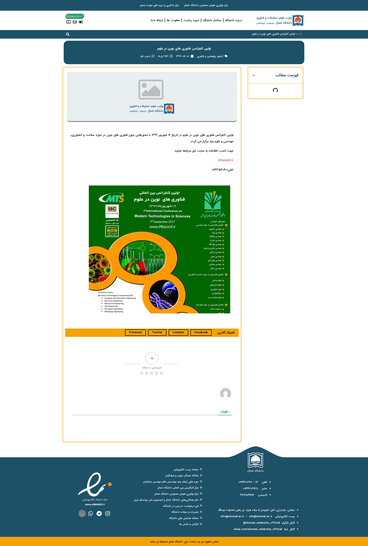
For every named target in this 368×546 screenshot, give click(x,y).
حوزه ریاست (191, 20)
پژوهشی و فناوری (206, 56)
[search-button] (67, 34)
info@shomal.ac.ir (232, 516)
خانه (300, 34)
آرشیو (220, 56)
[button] (253, 75)
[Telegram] (99, 513)
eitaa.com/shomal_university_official (258, 529)
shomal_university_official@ (261, 523)
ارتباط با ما (157, 20)
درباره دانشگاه (233, 20)
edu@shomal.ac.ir (260, 516)
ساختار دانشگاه (212, 20)
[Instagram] (107, 513)
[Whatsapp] (90, 513)
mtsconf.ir (225, 160)
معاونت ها (173, 20)
